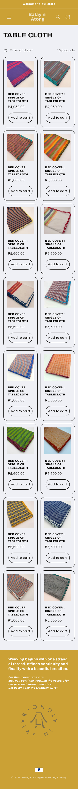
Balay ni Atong (31, 778)
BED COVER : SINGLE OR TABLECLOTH (18, 97)
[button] (9, 17)
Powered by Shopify (53, 778)
